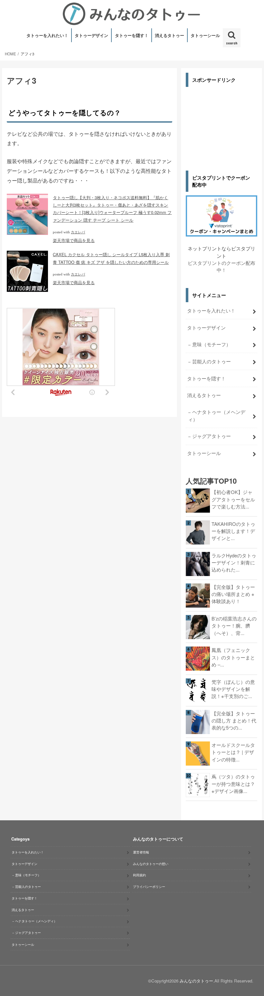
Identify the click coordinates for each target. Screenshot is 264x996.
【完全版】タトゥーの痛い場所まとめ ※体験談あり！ (233, 593)
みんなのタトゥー (196, 981)
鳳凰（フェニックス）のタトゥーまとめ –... (233, 657)
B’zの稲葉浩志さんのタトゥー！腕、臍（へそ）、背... (234, 625)
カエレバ (78, 232)
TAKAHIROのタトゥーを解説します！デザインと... (233, 530)
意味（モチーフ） (211, 344)
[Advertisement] (221, 124)
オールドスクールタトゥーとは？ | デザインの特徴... (233, 751)
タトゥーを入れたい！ (47, 35)
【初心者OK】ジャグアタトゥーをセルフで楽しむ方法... (233, 499)
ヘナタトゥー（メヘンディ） (216, 415)
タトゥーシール (205, 35)
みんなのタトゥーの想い (150, 863)
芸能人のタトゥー (211, 361)
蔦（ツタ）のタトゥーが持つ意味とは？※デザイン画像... (233, 783)
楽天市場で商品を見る (74, 240)
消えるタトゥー (169, 35)
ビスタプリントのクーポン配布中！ (221, 266)
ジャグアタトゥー (211, 436)
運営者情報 (141, 852)
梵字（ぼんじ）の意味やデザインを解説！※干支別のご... (233, 688)
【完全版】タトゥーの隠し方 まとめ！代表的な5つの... (234, 720)
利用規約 (139, 875)
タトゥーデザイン (91, 35)
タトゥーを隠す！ (131, 35)
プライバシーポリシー (149, 886)
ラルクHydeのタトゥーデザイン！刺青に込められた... (234, 562)
